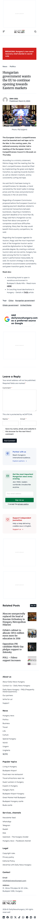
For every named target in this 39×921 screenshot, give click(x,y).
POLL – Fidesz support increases (12, 659)
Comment (7, 388)
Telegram (6, 825)
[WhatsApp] (23, 917)
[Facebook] (7, 917)
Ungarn (6, 746)
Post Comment (9, 441)
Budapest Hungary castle (13, 801)
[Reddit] (31, 917)
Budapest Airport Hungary (13, 793)
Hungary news (8, 715)
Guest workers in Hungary (13, 782)
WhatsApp (7, 821)
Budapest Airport (10, 770)
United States (26, 305)
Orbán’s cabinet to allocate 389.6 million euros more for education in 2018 (13, 634)
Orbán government (11, 305)
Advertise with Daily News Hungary (17, 865)
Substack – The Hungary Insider (15, 837)
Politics (5, 719)
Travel (5, 727)
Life (4, 731)
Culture (5, 735)
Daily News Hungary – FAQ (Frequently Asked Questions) (18, 690)
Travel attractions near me (13, 778)
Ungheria (6, 750)
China (11, 300)
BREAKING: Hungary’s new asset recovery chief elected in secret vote (19, 53)
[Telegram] (27, 917)
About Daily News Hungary (14, 682)
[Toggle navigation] (4, 31)
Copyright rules (9, 853)
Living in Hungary (10, 766)
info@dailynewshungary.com (14, 881)
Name (6, 419)
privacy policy (23, 504)
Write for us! (7, 699)
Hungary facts (8, 790)
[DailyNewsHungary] (19, 31)
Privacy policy (8, 857)
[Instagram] (11, 917)
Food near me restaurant (13, 774)
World (5, 742)
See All (33, 605)
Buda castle (7, 805)
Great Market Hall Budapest (14, 797)
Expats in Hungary (10, 786)
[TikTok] (19, 917)
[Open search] (35, 31)
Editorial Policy (9, 861)
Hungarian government (25, 300)
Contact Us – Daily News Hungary (16, 685)
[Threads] (35, 917)
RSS (4, 833)
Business (6, 723)
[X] (15, 917)
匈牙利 (5, 754)
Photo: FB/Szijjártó (19, 129)
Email (23, 419)
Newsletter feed (9, 817)
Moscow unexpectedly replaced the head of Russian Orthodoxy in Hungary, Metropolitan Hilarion (14, 619)
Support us (17, 529)
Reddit (5, 829)
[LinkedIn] (4, 917)
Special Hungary (9, 739)
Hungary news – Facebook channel (17, 841)
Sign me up (19, 500)
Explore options (19, 461)
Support (6, 703)
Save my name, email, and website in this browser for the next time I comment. (20, 431)
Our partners (8, 695)
